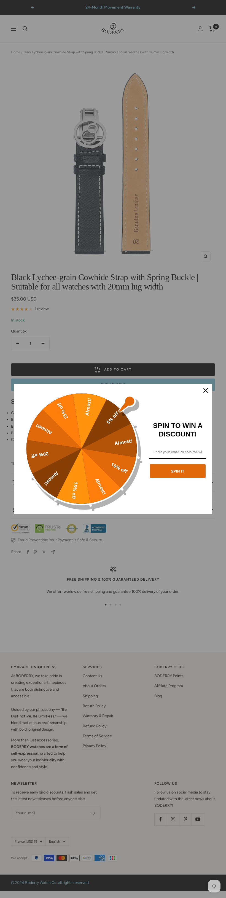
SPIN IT (177, 470)
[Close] (205, 390)
